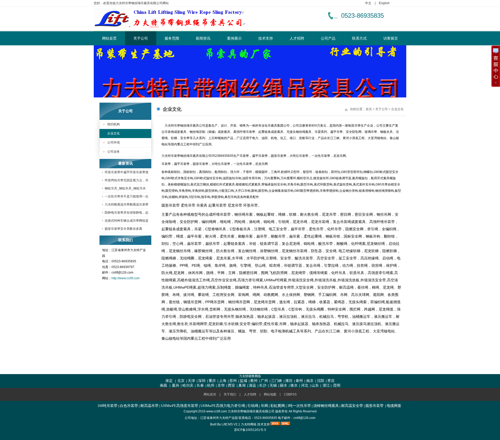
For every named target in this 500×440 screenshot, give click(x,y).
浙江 (326, 385)
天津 (191, 381)
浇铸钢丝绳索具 (326, 406)
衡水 (294, 385)
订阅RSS (290, 394)
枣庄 (331, 381)
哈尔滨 (187, 385)
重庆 (212, 381)
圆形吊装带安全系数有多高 (123, 229)
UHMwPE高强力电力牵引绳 (223, 406)
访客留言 (390, 38)
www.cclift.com (216, 411)
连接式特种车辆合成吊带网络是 (126, 220)
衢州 (254, 381)
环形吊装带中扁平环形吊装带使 (126, 172)
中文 (368, 3)
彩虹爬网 (277, 406)
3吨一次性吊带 (299, 406)
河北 (304, 385)
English (384, 3)
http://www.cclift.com (125, 278)
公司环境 (113, 142)
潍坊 (288, 381)
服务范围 (172, 38)
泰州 (299, 381)
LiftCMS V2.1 (231, 424)
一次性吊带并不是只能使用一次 (126, 196)
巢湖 (242, 385)
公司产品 (328, 38)
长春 (200, 385)
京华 (221, 385)
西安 (231, 385)
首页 (369, 109)
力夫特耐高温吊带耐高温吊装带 (126, 204)
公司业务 (113, 151)
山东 (315, 385)
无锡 (273, 385)
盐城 (243, 381)
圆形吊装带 (374, 406)
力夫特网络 (249, 424)
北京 (181, 381)
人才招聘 (297, 38)
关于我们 (230, 394)
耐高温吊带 (149, 406)
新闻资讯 (203, 38)
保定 (169, 381)
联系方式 (359, 38)
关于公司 (140, 38)
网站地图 (270, 394)
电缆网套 (394, 406)
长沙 (262, 385)
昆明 (336, 385)
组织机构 (113, 124)
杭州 (210, 385)
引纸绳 (252, 406)
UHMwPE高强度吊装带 (179, 406)
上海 (222, 381)
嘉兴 (175, 385)
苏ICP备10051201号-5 (250, 430)
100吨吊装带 (107, 406)
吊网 (264, 406)
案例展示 (234, 38)
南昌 (163, 385)
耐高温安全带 (352, 406)
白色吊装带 (129, 406)
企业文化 (113, 133)
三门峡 (276, 381)
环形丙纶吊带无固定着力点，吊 (126, 180)
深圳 (201, 381)
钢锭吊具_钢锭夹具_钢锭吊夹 (125, 188)
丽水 (283, 385)
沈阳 (320, 381)
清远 (252, 385)
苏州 (233, 381)
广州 (264, 381)
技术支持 (265, 38)
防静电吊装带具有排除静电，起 (126, 212)
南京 (309, 381)
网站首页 (109, 38)
